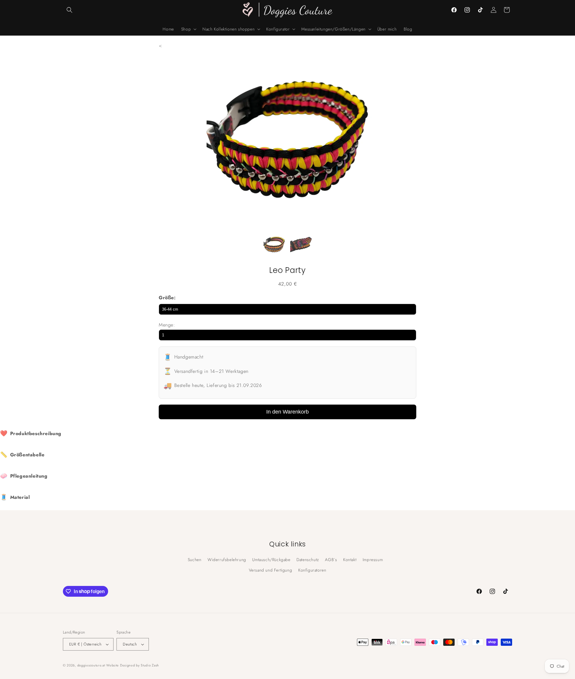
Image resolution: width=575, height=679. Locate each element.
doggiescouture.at (91, 665)
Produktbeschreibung (30, 433)
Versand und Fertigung (270, 570)
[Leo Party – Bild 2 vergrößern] (301, 246)
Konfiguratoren (312, 570)
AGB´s (331, 560)
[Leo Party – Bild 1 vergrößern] (274, 246)
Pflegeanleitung (24, 476)
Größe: (167, 297)
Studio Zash (150, 665)
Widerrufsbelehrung (227, 560)
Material (15, 497)
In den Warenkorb (287, 412)
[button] (69, 9)
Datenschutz (307, 560)
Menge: (167, 324)
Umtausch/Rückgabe (271, 560)
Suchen (195, 560)
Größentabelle (22, 454)
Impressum (373, 560)
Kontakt (349, 560)
